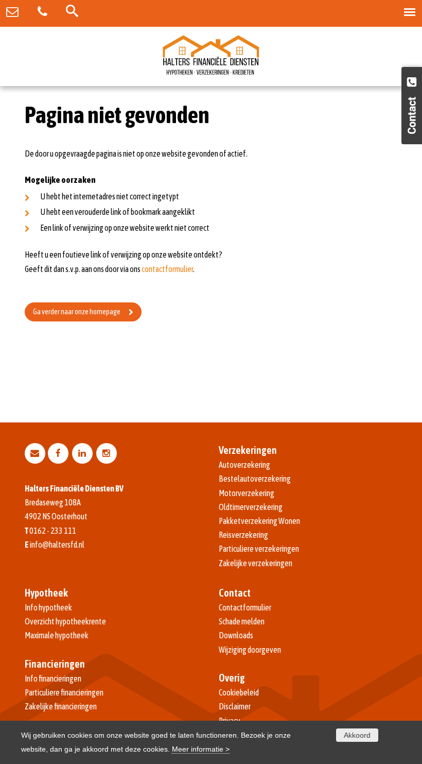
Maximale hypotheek (57, 635)
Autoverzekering (244, 464)
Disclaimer (235, 706)
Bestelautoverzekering (255, 478)
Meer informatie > (201, 749)
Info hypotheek (48, 607)
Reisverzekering (243, 534)
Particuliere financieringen (64, 692)
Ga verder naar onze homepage (76, 312)
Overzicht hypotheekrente (65, 621)
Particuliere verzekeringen (259, 548)
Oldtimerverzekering (251, 507)
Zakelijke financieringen (61, 706)
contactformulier (167, 269)
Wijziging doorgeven (250, 649)
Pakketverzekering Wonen (259, 520)
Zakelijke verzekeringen (255, 563)
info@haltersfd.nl (57, 544)
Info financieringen (53, 678)
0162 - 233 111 (52, 530)
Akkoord (357, 735)
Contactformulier (245, 607)
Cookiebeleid (239, 692)
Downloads (236, 635)
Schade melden (242, 621)
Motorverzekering (246, 493)
